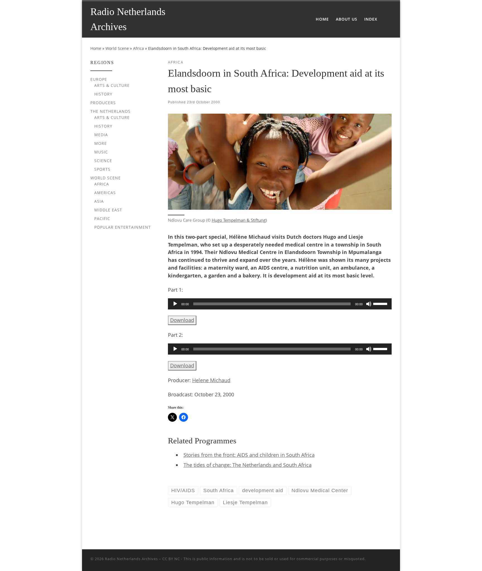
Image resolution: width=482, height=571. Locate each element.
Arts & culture (112, 85)
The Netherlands (110, 111)
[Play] (175, 304)
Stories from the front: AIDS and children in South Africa (249, 455)
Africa (138, 48)
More (100, 143)
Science (103, 160)
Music (101, 152)
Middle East (108, 210)
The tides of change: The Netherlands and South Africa (248, 465)
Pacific (102, 218)
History (103, 94)
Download (182, 320)
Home (95, 48)
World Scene (117, 48)
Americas (105, 192)
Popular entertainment (122, 227)
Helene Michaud (211, 380)
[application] (280, 303)
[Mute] (369, 304)
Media (101, 134)
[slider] (381, 303)
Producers (103, 102)
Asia (99, 201)
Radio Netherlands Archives (131, 558)
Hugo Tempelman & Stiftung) (239, 220)
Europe (98, 79)
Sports (102, 169)
